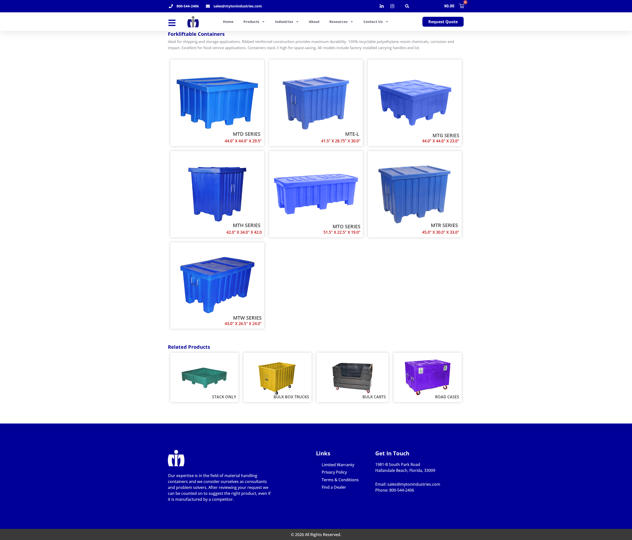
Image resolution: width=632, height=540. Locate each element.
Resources (338, 21)
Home (228, 21)
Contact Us (373, 21)
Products (251, 21)
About (314, 21)
